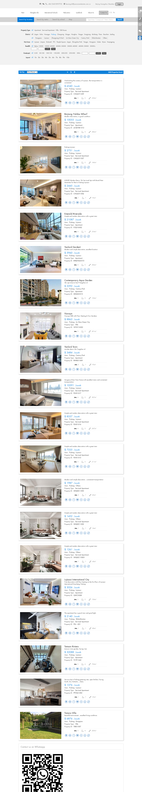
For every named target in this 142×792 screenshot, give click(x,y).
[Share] (81, 103)
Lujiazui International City (76, 580)
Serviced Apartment (48, 30)
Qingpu (67, 34)
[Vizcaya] (40, 325)
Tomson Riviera (71, 646)
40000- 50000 (84, 46)
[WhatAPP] (140, 24)
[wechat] (140, 30)
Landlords (79, 13)
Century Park (85, 38)
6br (53, 57)
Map (70, 19)
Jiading (112, 34)
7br (57, 57)
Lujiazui (46, 38)
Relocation (67, 13)
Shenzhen (111, 4)
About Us (91, 13)
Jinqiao (42, 42)
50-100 (41, 53)
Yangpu (80, 34)
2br (39, 57)
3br (42, 57)
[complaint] (85, 103)
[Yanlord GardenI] (40, 259)
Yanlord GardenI (72, 247)
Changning (60, 34)
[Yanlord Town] (40, 359)
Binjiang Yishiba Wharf (75, 114)
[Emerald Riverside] (40, 226)
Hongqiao (92, 42)
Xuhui (41, 34)
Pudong (53, 34)
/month (72, 86)
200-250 (64, 53)
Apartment (37, 30)
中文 (110, 12)
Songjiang (87, 34)
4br (46, 57)
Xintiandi (49, 42)
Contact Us (103, 13)
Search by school (58, 19)
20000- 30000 (61, 46)
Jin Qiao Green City (72, 38)
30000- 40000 (72, 46)
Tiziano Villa (70, 713)
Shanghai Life (34, 13)
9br (64, 57)
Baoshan (106, 34)
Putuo (100, 34)
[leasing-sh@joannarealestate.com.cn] (70, 103)
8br (60, 57)
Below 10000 (38, 46)
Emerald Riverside (73, 214)
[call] (140, 19)
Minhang (95, 34)
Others (105, 38)
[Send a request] (73, 103)
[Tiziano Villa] (40, 725)
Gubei (99, 42)
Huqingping (110, 42)
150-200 (57, 53)
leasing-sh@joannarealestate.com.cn (78, 4)
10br (67, 57)
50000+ (93, 46)
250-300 (72, 53)
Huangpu (47, 34)
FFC (54, 42)
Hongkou (74, 34)
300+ (79, 53)
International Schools (51, 13)
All (32, 30)
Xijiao (104, 42)
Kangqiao (39, 38)
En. (114, 12)
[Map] (66, 103)
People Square (61, 42)
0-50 (36, 53)
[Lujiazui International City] (40, 591)
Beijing (98, 4)
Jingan (36, 34)
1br (35, 57)
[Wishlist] (77, 102)
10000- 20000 (50, 46)
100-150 (49, 53)
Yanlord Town (70, 347)
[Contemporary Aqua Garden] (40, 292)
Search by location (25, 19)
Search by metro (42, 19)
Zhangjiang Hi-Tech (58, 38)
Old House (63, 30)
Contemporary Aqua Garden (78, 280)
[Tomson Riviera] (40, 658)
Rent (23, 13)
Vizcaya (68, 314)
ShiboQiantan (96, 38)
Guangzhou (104, 4)
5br (50, 57)
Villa (57, 30)
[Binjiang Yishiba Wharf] (40, 126)
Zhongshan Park (77, 42)
